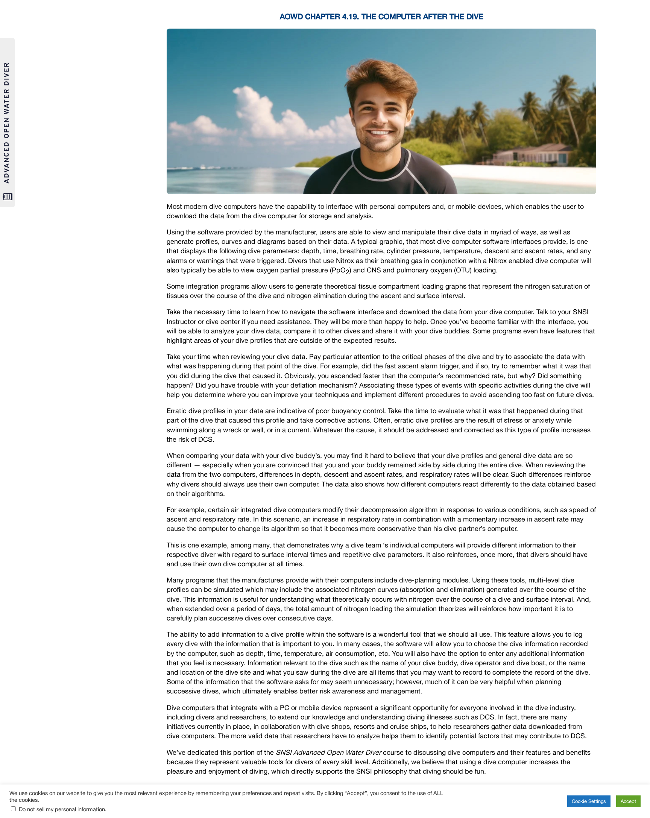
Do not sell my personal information (62, 809)
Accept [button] (628, 801)
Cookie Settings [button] (589, 801)
